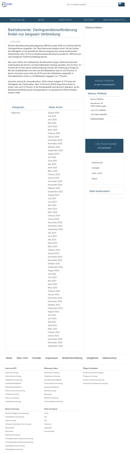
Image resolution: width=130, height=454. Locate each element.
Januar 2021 (53, 336)
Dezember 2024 (55, 181)
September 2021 (55, 308)
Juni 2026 (52, 120)
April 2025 (52, 168)
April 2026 (52, 126)
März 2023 (52, 246)
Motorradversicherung (13, 376)
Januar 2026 (53, 137)
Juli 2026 (52, 116)
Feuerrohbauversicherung (53, 401)
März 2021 (52, 329)
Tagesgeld (48, 428)
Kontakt (89, 20)
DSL (45, 420)
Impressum (97, 162)
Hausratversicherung (51, 373)
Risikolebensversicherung (14, 417)
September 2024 (55, 192)
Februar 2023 (54, 250)
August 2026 (53, 113)
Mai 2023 (52, 240)
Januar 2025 (53, 178)
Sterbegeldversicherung (14, 449)
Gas (45, 417)
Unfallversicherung (12, 394)
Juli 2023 (52, 233)
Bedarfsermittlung (114, 20)
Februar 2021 (54, 332)
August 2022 (53, 270)
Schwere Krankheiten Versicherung (18, 424)
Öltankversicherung (51, 398)
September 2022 (55, 267)
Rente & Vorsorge (12, 409)
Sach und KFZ (11, 368)
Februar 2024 (54, 216)
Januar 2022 (53, 294)
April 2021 (52, 325)
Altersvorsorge (10, 420)
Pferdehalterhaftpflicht (13, 387)
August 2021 (53, 312)
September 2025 (55, 150)
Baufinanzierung (50, 391)
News (41, 20)
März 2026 (52, 130)
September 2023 (55, 229)
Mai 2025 (52, 164)
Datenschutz (110, 358)
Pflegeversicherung (90, 376)
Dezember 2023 (55, 222)
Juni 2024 (52, 202)
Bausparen (48, 394)
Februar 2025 (54, 174)
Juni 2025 (52, 161)
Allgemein (15, 113)
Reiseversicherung (12, 398)
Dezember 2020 (55, 339)
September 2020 (55, 346)
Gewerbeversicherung (13, 401)
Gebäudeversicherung (52, 376)
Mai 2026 (52, 123)
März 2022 (52, 288)
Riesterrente (9, 428)
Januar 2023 (53, 253)
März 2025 (52, 171)
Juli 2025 (52, 157)
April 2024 (52, 209)
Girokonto (47, 424)
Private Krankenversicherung (93, 380)
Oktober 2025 (54, 147)
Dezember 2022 (55, 257)
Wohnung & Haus (51, 368)
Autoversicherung (11, 373)
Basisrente (9, 431)
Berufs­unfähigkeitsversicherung (16, 413)
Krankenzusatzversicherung (93, 373)
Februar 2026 (54, 133)
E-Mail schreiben (97, 119)
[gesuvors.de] (8, 4)
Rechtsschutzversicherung (15, 391)
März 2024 (52, 212)
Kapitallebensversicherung (15, 446)
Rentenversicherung (12, 435)
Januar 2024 (53, 219)
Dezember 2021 (55, 298)
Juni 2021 (52, 318)
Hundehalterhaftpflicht (13, 383)
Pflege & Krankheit (90, 368)
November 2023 (55, 226)
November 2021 (55, 301)
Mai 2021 (52, 322)
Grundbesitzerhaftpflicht (53, 380)
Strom (46, 413)
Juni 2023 (52, 236)
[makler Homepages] (115, 362)
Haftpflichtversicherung (13, 380)
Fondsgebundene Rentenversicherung (19, 442)
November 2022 (55, 260)
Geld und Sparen (51, 409)
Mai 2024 (52, 205)
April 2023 (52, 243)
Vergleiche (17, 20)
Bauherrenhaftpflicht (51, 387)
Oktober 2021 (54, 305)
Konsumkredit (49, 431)
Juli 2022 (52, 274)
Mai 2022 (52, 281)
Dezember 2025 (55, 140)
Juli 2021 (52, 315)
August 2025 (53, 154)
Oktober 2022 (54, 264)
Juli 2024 (52, 198)
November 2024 (55, 185)
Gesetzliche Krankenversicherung (95, 383)
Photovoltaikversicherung (53, 383)
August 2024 (53, 195)
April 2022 (52, 284)
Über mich (65, 20)
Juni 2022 (52, 277)
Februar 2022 (54, 291)
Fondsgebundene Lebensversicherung (19, 439)
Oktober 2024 (54, 188)
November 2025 (55, 144)
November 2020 (55, 342)
